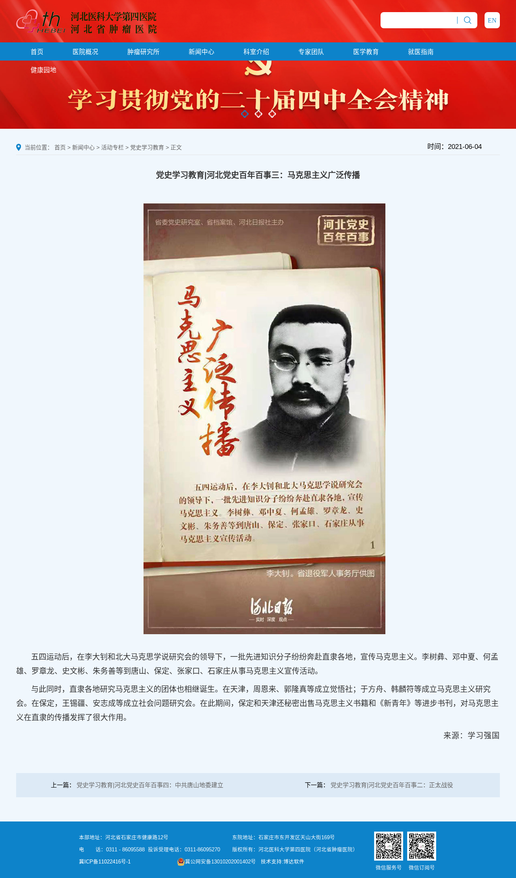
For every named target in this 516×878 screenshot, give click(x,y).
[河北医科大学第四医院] (86, 20)
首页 (37, 51)
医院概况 (85, 51)
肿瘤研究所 (143, 51)
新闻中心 (201, 51)
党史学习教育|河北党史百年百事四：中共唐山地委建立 (150, 785)
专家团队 (311, 51)
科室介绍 (256, 51)
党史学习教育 (147, 147)
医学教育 (366, 51)
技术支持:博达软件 (282, 862)
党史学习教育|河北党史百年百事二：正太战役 (392, 785)
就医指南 (421, 51)
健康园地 (43, 70)
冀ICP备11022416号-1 (105, 862)
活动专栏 (112, 147)
